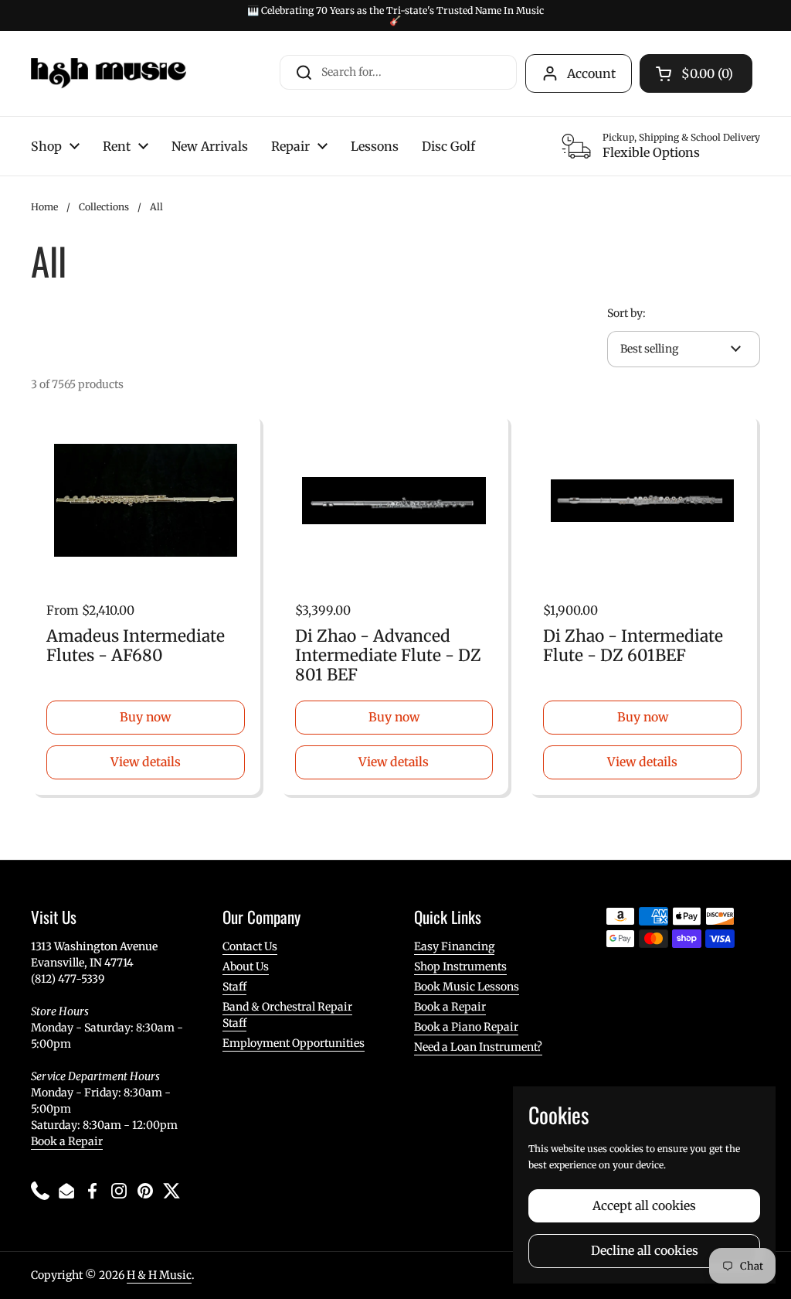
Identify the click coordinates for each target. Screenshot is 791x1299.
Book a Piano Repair (466, 1027)
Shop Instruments (460, 966)
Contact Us (249, 946)
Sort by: (626, 313)
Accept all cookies (644, 1205)
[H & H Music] (108, 73)
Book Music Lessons (466, 987)
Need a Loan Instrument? (478, 1047)
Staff (234, 987)
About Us (245, 966)
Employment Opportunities (293, 1043)
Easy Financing (454, 946)
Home (44, 207)
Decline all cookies (644, 1250)
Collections (104, 207)
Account (591, 73)
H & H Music (159, 1275)
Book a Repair (67, 1141)
